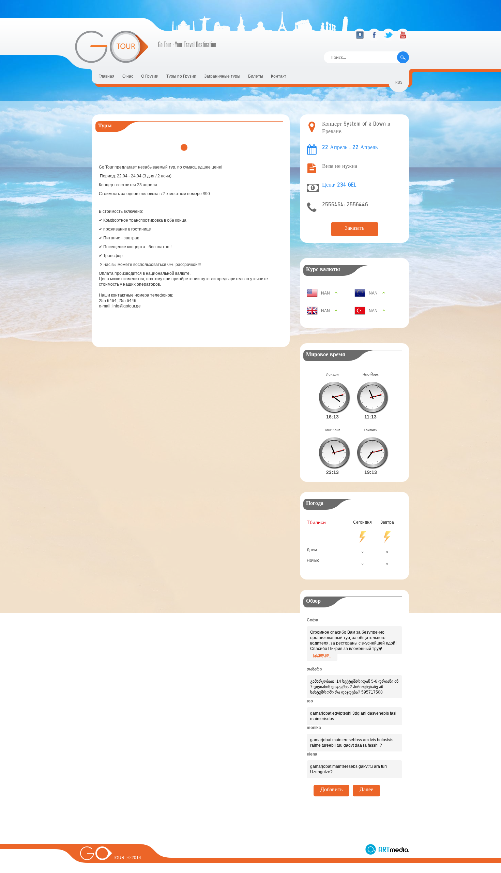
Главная (106, 76)
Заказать (354, 229)
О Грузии (149, 76)
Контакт (278, 76)
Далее (366, 791)
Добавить (331, 791)
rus (399, 83)
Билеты (255, 76)
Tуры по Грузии (181, 76)
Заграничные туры (222, 76)
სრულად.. (322, 657)
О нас (127, 76)
